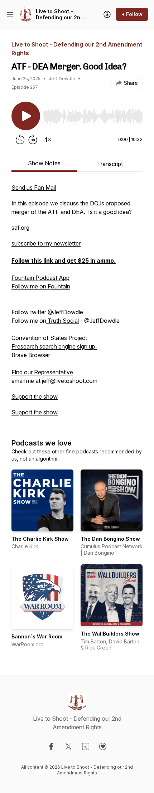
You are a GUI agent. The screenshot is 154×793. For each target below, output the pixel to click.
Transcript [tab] (110, 163)
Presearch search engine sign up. (54, 346)
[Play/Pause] (25, 116)
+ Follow (132, 14)
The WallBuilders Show (110, 634)
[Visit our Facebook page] (51, 746)
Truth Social (62, 320)
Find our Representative (42, 372)
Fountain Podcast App (40, 277)
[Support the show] (107, 14)
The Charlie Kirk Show (40, 539)
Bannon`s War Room (36, 636)
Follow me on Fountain (40, 286)
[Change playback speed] (48, 140)
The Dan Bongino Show (110, 539)
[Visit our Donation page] (102, 746)
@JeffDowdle (65, 312)
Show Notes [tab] (44, 163)
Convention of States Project (49, 337)
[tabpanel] (77, 303)
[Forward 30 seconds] (33, 140)
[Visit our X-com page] (68, 746)
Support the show (34, 396)
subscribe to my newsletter (46, 243)
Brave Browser (30, 355)
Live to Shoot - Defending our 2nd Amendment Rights (59, 14)
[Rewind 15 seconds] (20, 140)
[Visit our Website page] (85, 746)
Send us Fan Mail (33, 187)
